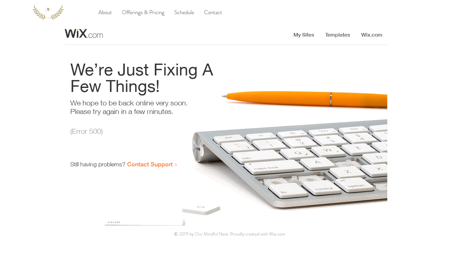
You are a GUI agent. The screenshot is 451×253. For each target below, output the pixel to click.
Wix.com (277, 234)
